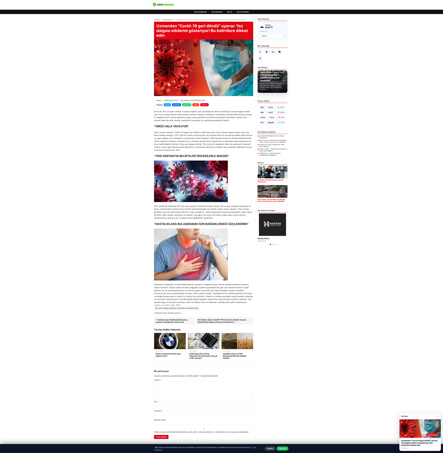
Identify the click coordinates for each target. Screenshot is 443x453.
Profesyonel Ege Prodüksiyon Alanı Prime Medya (271, 145)
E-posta (158, 411)
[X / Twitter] (266, 52)
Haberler (157, 20)
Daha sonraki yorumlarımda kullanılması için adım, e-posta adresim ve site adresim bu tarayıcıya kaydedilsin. (201, 432)
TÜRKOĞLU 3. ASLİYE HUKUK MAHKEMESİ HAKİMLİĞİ (270, 154)
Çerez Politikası (243, 12)
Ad (156, 401)
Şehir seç (264, 31)
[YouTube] (279, 52)
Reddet (270, 448)
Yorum (157, 380)
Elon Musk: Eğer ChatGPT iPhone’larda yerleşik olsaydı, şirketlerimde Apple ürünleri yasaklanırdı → (222, 321)
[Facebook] (260, 52)
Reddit (196, 105)
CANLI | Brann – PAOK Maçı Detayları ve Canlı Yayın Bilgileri (273, 150)
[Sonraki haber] (284, 74)
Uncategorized (167, 20)
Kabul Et (282, 448)
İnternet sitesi (160, 420)
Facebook (176, 105)
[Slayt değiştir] (268, 244)
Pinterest (204, 105)
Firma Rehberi (216, 12)
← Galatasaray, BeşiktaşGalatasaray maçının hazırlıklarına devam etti (171, 321)
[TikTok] (260, 58)
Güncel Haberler (200, 12)
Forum (229, 12)
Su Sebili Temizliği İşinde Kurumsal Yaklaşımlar (271, 137)
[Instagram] (273, 52)
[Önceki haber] (279, 74)
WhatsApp (186, 105)
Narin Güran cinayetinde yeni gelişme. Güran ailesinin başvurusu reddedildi (273, 141)
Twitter (167, 105)
